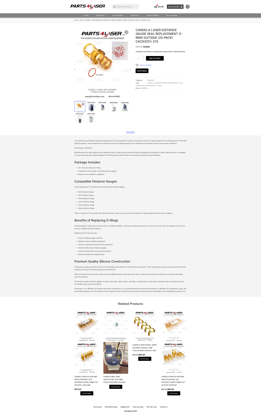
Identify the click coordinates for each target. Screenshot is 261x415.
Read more (115, 373)
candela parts (150, 85)
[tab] (130, 132)
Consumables (117, 15)
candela (150, 83)
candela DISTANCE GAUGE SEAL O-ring (168, 83)
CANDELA (144, 88)
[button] (126, 32)
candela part (140, 85)
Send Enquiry (142, 71)
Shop (81, 20)
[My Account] (181, 6)
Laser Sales (100, 15)
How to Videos (171, 15)
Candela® (150, 80)
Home (86, 15)
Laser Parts (134, 15)
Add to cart (155, 58)
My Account (173, 7)
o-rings (158, 85)
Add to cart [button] (86, 373)
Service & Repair (152, 15)
